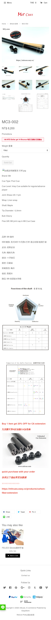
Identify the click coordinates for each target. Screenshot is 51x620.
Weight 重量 (7, 145)
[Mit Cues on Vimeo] (46, 588)
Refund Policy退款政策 (25, 614)
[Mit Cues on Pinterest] (16, 588)
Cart (45, 2)
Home (4, 24)
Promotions (7, 134)
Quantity (5, 156)
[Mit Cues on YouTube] (40, 588)
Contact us (25, 575)
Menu (9, 2)
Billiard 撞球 (14, 24)
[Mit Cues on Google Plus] (22, 588)
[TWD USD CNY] (33, 2)
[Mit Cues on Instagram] (29, 588)
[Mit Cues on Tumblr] (35, 588)
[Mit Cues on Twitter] (4, 588)
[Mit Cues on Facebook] (10, 588)
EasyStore (26, 610)
